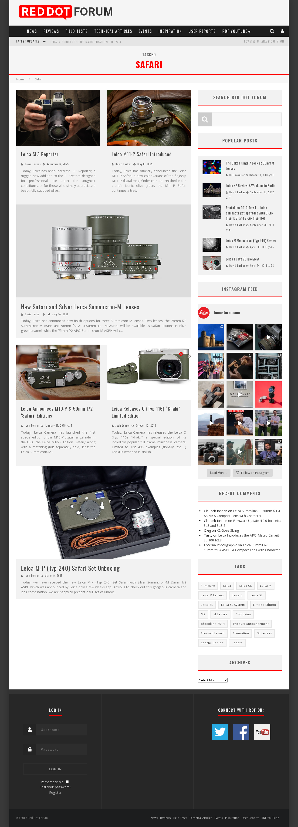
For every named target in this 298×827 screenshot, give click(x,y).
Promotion (241, 633)
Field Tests (77, 31)
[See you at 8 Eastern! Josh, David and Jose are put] (240, 423)
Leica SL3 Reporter (40, 154)
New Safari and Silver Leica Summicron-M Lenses (80, 306)
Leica (227, 586)
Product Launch (213, 633)
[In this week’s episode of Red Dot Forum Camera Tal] (268, 452)
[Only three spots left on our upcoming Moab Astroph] (211, 423)
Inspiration (170, 31)
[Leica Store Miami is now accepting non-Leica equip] (211, 452)
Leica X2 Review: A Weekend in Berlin (250, 185)
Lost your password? (55, 787)
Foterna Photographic (220, 545)
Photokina (243, 614)
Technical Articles (113, 31)
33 (272, 265)
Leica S (237, 595)
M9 (203, 614)
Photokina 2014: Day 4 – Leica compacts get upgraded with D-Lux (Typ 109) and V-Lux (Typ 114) (249, 213)
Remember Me (52, 782)
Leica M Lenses (212, 595)
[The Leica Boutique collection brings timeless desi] (240, 366)
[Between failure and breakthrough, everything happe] (240, 452)
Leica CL (245, 586)
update (237, 643)
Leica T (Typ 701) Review (242, 258)
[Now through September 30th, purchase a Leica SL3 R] (268, 337)
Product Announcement (251, 624)
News (32, 31)
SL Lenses (264, 633)
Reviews (51, 31)
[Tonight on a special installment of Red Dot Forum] (268, 423)
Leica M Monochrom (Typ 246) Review (251, 240)
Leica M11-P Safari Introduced (142, 154)
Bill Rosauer (237, 175)
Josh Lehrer (32, 425)
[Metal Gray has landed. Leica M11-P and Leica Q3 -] (211, 394)
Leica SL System (233, 605)
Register (55, 792)
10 (274, 175)
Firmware (208, 586)
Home (20, 79)
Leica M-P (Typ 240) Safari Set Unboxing (70, 568)
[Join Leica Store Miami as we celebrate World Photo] (240, 337)
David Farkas (33, 164)
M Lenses (220, 614)
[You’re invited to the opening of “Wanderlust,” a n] (240, 394)
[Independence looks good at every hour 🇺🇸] (268, 394)
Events (145, 31)
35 (272, 247)
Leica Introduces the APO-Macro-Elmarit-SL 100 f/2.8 (86, 41)
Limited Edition (264, 605)
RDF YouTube (234, 31)
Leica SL (207, 605)
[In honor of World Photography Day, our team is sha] (211, 337)
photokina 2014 (213, 624)
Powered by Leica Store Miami (264, 41)
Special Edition (212, 643)
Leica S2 (257, 595)
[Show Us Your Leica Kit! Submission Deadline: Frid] (268, 366)
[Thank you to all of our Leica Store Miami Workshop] (211, 366)
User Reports (202, 31)
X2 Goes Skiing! (228, 530)
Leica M (265, 586)
